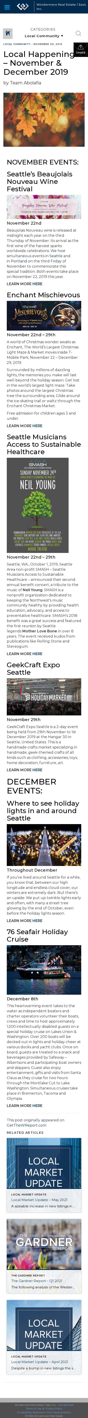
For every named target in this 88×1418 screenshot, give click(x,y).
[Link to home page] (23, 7)
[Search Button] (78, 33)
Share (81, 52)
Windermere (66, 1405)
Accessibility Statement (31, 1412)
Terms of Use (33, 1408)
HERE (37, 284)
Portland (19, 261)
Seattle (56, 256)
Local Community (17, 44)
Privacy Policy (54, 1408)
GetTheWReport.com (26, 1125)
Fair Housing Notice (59, 1412)
